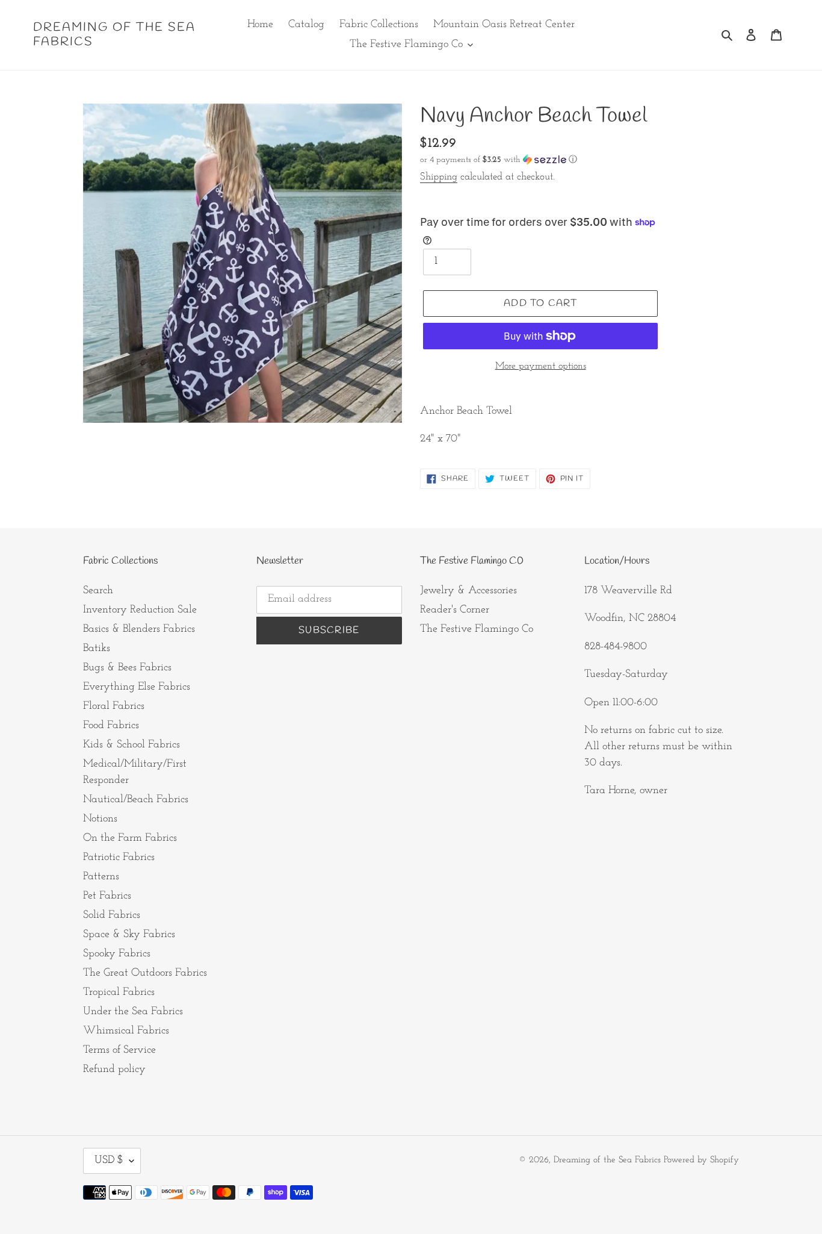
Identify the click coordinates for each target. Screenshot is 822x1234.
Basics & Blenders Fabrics (139, 629)
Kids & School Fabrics (131, 745)
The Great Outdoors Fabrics (145, 973)
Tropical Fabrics (119, 992)
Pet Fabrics (107, 896)
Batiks (96, 648)
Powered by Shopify (701, 1160)
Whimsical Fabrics (126, 1031)
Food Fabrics (111, 725)
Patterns (101, 876)
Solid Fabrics (111, 915)
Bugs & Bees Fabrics (127, 667)
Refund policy (114, 1069)
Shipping (438, 177)
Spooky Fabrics (116, 954)
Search (98, 590)
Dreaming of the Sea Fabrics (114, 34)
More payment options (540, 366)
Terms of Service (119, 1050)
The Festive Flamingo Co (476, 629)
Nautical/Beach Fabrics (135, 799)
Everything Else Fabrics (136, 687)
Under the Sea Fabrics (133, 1011)
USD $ (108, 1160)
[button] (498, 160)
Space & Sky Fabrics (129, 934)
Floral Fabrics (113, 706)
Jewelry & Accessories (468, 590)
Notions (100, 819)
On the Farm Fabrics (130, 838)
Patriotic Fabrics (119, 857)
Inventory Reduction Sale (140, 610)
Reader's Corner (454, 610)
